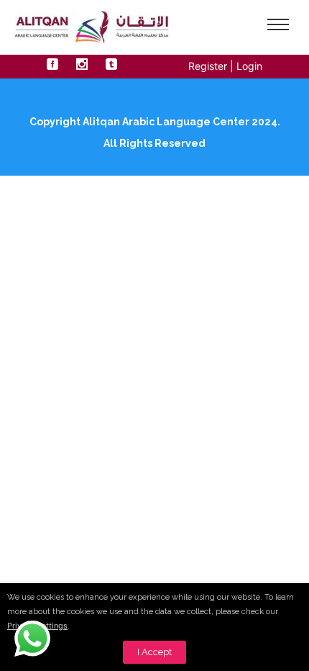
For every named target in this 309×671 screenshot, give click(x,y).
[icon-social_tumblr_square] (111, 64)
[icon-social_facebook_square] (56, 64)
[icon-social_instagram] (85, 64)
